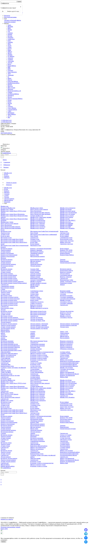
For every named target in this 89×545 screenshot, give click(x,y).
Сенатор (10, 106)
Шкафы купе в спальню (37, 225)
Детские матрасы (35, 266)
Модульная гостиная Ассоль (9, 303)
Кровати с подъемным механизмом (40, 248)
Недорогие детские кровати (9, 323)
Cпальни (6, 194)
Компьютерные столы (7, 366)
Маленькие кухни (35, 245)
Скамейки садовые (65, 353)
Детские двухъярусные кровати (39, 327)
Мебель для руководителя (8, 355)
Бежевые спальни (35, 275)
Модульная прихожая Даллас (38, 341)
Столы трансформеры (36, 372)
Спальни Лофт (34, 269)
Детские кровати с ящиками (38, 325)
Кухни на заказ (5, 236)
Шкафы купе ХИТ (65, 226)
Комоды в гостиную (36, 305)
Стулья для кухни (35, 366)
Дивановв (11, 75)
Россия (10, 103)
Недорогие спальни (6, 269)
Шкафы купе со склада (67, 215)
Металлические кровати (37, 256)
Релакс (10, 100)
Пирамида (11, 95)
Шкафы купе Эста (65, 222)
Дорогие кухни (5, 233)
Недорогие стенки (6, 291)
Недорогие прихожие (7, 341)
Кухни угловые (64, 234)
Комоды (32, 287)
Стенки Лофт (34, 292)
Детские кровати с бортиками (39, 323)
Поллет (10, 97)
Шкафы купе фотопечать (37, 220)
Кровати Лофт (34, 255)
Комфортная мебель (13, 83)
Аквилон (10, 58)
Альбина (10, 59)
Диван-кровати (64, 333)
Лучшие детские (5, 314)
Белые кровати (64, 248)
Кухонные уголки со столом (38, 355)
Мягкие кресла (64, 336)
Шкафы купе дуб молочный (68, 212)
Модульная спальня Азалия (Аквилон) (12, 281)
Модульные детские (7, 316)
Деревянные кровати (36, 253)
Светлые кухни (64, 233)
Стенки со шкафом (36, 298)
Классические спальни (7, 287)
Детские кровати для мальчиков (69, 323)
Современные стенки (36, 291)
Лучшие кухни (5, 234)
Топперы (62, 259)
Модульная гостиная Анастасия (10, 298)
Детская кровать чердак (8, 328)
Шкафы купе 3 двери (7, 222)
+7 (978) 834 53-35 (6, 122)
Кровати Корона (65, 253)
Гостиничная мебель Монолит (69, 366)
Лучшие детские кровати (8, 327)
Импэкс (10, 80)
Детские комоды (65, 273)
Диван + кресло (35, 338)
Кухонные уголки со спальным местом (41, 352)
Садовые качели (35, 377)
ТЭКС (9, 111)
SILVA (10, 53)
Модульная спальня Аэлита (9, 278)
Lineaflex (10, 42)
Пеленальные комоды (66, 270)
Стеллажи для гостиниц (67, 369)
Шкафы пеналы (35, 284)
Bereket (10, 29)
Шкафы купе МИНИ (66, 225)
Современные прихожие (37, 344)
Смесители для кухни (66, 244)
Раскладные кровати (66, 251)
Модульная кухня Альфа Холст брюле (12, 240)
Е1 (8, 76)
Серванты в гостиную (36, 302)
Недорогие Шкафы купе (8, 208)
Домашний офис (6, 364)
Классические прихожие (37, 345)
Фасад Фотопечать (6, 225)
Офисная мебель (5, 352)
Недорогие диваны (4, 337)
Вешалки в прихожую (66, 341)
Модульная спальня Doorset (9, 275)
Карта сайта (4, 528)
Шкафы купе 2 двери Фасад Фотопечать (13, 214)
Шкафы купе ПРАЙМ (66, 223)
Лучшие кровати (6, 251)
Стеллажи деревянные (66, 297)
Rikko (9, 50)
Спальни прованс (35, 270)
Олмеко (10, 92)
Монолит (10, 89)
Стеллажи (63, 294)
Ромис (9, 101)
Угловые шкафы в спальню (38, 283)
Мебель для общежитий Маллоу (69, 374)
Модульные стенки (6, 295)
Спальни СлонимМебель (37, 280)
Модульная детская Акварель (9, 317)
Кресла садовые (64, 356)
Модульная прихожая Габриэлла (10, 347)
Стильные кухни (35, 240)
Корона (10, 84)
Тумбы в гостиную (36, 303)
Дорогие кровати (6, 250)
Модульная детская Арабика (9, 320)
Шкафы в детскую (65, 316)
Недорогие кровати (6, 248)
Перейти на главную (7, 519)
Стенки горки (34, 294)
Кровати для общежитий (67, 375)
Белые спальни (34, 272)
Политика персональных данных (10, 527)
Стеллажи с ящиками (66, 303)
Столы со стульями (36, 363)
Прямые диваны (32, 335)
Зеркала (62, 284)
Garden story (11, 39)
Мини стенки (34, 295)
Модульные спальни (7, 273)
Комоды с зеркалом (66, 277)
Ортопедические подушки (68, 262)
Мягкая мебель (8, 200)
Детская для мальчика (36, 319)
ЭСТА (9, 116)
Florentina (10, 37)
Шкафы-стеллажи (65, 300)
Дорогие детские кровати (8, 325)
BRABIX (10, 26)
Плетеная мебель (35, 378)
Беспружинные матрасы (37, 259)
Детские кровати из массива (68, 325)
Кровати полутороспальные (9, 255)
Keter (9, 40)
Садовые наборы (65, 352)
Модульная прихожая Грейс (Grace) (11, 350)
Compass (10, 33)
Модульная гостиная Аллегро (9, 297)
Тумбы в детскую (65, 314)
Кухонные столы (35, 364)
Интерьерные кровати (36, 251)
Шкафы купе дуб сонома (67, 214)
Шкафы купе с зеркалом (37, 223)
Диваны (3, 334)
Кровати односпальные (8, 256)
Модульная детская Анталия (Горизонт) (12, 319)
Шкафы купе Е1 (65, 219)
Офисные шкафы (6, 370)
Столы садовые (64, 355)
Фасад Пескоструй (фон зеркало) (10, 226)
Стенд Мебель (12, 108)
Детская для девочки (36, 317)
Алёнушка (11, 61)
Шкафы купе (8, 173)
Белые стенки (34, 300)
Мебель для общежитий (67, 372)
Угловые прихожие (36, 349)
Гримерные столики (66, 283)
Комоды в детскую (65, 313)
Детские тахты (64, 327)
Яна (9, 117)
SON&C (10, 55)
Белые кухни (64, 231)
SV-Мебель (11, 56)
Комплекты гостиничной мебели (70, 361)
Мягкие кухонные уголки (38, 353)
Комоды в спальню (65, 272)
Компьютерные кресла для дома (10, 375)
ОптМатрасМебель (13, 94)
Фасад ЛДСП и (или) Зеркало (9, 223)
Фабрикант (11, 112)
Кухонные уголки (6, 378)
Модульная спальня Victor (8, 277)
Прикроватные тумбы (66, 280)
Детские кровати (9, 198)
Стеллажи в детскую (66, 302)
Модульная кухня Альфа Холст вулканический (14, 245)
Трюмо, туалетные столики (68, 281)
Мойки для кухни (65, 242)
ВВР (9, 67)
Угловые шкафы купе (36, 215)
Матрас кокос (34, 262)
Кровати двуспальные (7, 253)
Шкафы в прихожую (66, 345)
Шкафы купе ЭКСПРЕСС (68, 220)
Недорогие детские (6, 311)
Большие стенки (35, 297)
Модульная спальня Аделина (9, 280)
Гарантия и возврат (10, 22)
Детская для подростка (67, 311)
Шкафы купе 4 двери (36, 208)
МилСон (10, 86)
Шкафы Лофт (34, 286)
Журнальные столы (36, 370)
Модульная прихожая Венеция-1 (10, 345)
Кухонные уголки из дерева (38, 358)
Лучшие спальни (6, 272)
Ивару (9, 78)
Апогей (10, 62)
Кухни (6, 174)
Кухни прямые (64, 236)
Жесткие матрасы (35, 261)
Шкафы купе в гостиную (37, 226)
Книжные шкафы (65, 291)
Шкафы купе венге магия (67, 211)
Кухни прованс (34, 244)
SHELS (10, 51)
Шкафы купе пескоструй (37, 222)
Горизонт (10, 70)
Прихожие (7, 202)
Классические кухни (66, 239)
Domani (10, 34)
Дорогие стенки (5, 292)
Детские (6, 197)
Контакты (7, 15)
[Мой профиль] (2, 477)
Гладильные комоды (66, 275)
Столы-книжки (34, 369)
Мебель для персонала (7, 356)
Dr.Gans (10, 36)
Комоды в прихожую (66, 344)
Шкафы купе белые (66, 209)
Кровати (6, 176)
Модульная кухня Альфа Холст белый (12, 239)
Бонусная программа (10, 17)
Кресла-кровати (64, 338)
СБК (9, 105)
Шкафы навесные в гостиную (39, 308)
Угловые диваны (32, 332)
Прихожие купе (35, 350)
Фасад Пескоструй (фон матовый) (11, 228)
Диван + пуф (64, 331)
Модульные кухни (6, 237)
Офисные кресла (6, 359)
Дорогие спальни (6, 270)
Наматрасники (64, 261)
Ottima (9, 47)
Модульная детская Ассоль (38, 311)
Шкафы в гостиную (36, 306)
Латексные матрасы (36, 264)
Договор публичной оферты (12, 20)
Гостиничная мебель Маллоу (68, 364)
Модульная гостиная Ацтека (9, 305)
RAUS (9, 48)
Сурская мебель (12, 109)
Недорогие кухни (6, 231)
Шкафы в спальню (35, 281)
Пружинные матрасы (7, 266)
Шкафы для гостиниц (66, 367)
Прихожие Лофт (35, 347)
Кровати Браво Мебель (67, 255)
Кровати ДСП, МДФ (66, 250)
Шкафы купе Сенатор (66, 217)
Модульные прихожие (7, 342)
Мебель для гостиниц (66, 359)
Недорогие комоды (65, 269)
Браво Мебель (12, 65)
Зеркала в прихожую (66, 347)
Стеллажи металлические (67, 298)
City (9, 31)
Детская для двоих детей (37, 320)
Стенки (6, 195)
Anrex (9, 25)
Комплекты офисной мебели (9, 353)
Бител (9, 64)
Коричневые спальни (36, 278)
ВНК (9, 69)
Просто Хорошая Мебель (15, 98)
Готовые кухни (34, 239)
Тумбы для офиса (6, 372)
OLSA (9, 45)
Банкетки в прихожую (66, 342)
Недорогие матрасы (6, 259)
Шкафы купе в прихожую (67, 208)
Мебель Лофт (64, 377)
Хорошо (3, 541)
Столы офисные (5, 358)
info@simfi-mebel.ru (6, 133)
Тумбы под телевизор (66, 292)
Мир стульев (11, 87)
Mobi (9, 44)
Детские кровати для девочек (39, 328)
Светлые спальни (35, 273)
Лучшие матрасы (6, 262)
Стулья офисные (5, 361)
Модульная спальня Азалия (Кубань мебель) (14, 283)
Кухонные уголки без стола (38, 359)
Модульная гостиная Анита (9, 300)
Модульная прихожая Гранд (9, 349)
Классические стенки (7, 308)
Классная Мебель (13, 81)
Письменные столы (6, 374)
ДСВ (9, 73)
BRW (9, 28)
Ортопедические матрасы (8, 264)
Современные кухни (66, 237)
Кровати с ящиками (36, 250)
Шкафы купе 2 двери (7, 209)
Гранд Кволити (12, 72)
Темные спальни (35, 277)
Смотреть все (34, 237)
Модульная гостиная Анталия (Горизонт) (13, 302)
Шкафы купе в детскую (37, 228)
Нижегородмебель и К (14, 91)
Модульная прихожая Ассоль (9, 344)
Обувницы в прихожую (67, 349)
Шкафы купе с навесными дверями (40, 217)
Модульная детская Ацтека (38, 313)
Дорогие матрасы (6, 261)
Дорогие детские (6, 313)
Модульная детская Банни (38, 314)
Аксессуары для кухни (67, 240)
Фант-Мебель (12, 114)
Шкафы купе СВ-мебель (67, 228)
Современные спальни (7, 286)
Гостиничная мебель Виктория (69, 363)
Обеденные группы (36, 367)
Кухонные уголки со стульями (39, 356)
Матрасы (6, 177)
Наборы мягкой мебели (8, 466)
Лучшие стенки (5, 294)
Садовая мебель (35, 375)
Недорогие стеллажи (66, 295)
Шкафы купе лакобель (37, 219)
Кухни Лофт (34, 242)
